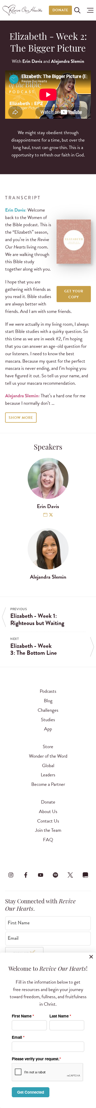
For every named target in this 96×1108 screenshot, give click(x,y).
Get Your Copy (73, 294)
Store (48, 746)
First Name (19, 922)
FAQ (48, 839)
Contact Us (48, 821)
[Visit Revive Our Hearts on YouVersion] (85, 875)
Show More (21, 417)
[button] (88, 10)
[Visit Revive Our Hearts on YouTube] (40, 875)
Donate (60, 10)
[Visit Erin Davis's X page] (51, 515)
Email (13, 938)
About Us (48, 811)
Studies (48, 719)
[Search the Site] (77, 10)
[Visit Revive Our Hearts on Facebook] (25, 875)
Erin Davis (32, 61)
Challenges (48, 710)
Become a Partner (48, 784)
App (48, 729)
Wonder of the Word (48, 756)
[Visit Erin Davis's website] (45, 515)
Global (48, 765)
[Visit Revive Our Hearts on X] (70, 875)
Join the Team (48, 830)
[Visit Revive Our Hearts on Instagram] (10, 875)
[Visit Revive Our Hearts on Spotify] (55, 875)
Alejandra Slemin (67, 61)
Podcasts (48, 691)
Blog (48, 700)
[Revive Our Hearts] (23, 10)
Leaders (48, 774)
